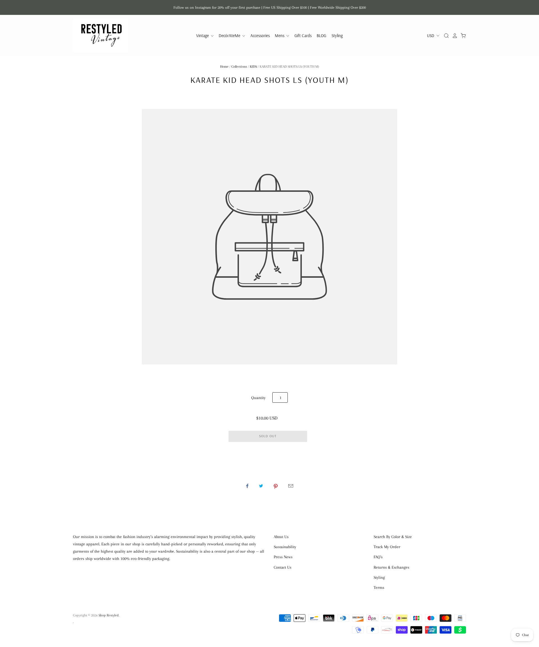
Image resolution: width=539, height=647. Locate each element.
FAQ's (378, 557)
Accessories (260, 35)
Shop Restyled (109, 615)
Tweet (261, 485)
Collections (239, 67)
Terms (379, 587)
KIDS (253, 67)
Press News (283, 557)
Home (224, 67)
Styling (337, 35)
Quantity (258, 397)
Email (290, 485)
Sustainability (285, 547)
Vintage (203, 35)
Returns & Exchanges (391, 567)
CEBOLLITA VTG (269, 93)
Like (247, 485)
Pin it (276, 485)
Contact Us (282, 567)
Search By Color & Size (393, 536)
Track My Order (387, 547)
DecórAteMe (230, 35)
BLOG (321, 35)
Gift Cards (303, 35)
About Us (281, 536)
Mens (280, 35)
